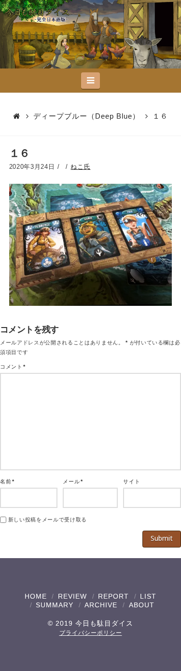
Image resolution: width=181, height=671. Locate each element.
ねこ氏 (80, 166)
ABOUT (141, 605)
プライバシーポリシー (90, 633)
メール (73, 481)
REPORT (113, 596)
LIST (148, 596)
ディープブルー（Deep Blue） (86, 116)
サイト (131, 481)
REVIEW (72, 596)
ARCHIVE (100, 605)
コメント (13, 367)
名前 (7, 481)
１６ (160, 116)
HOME (36, 596)
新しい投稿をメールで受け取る (47, 519)
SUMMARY (54, 605)
